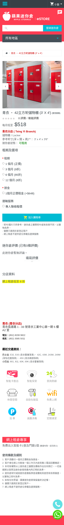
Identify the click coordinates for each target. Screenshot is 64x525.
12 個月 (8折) (13, 180)
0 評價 (22, 118)
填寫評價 (33, 118)
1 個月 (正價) (13, 163)
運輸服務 (8, 201)
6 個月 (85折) (13, 174)
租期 (7, 158)
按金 (7, 188)
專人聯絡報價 (13, 206)
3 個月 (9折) (12, 169)
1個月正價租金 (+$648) (19, 193)
